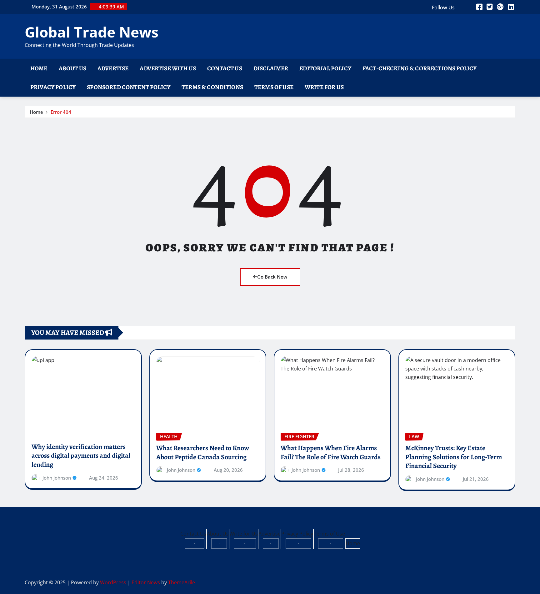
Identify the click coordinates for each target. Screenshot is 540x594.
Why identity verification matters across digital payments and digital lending (81, 455)
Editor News (146, 582)
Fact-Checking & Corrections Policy (419, 68)
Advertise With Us (168, 68)
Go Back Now (272, 277)
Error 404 (61, 112)
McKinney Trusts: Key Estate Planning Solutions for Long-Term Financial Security (453, 457)
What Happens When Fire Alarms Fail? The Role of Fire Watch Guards (331, 452)
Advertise (113, 68)
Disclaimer (270, 68)
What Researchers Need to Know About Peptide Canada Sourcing (202, 452)
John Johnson (56, 478)
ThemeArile (181, 582)
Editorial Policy (325, 68)
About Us (72, 68)
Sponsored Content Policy (128, 87)
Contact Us (224, 68)
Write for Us (324, 87)
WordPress (113, 582)
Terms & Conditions (212, 87)
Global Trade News (91, 32)
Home (39, 68)
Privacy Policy (53, 87)
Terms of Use (273, 87)
